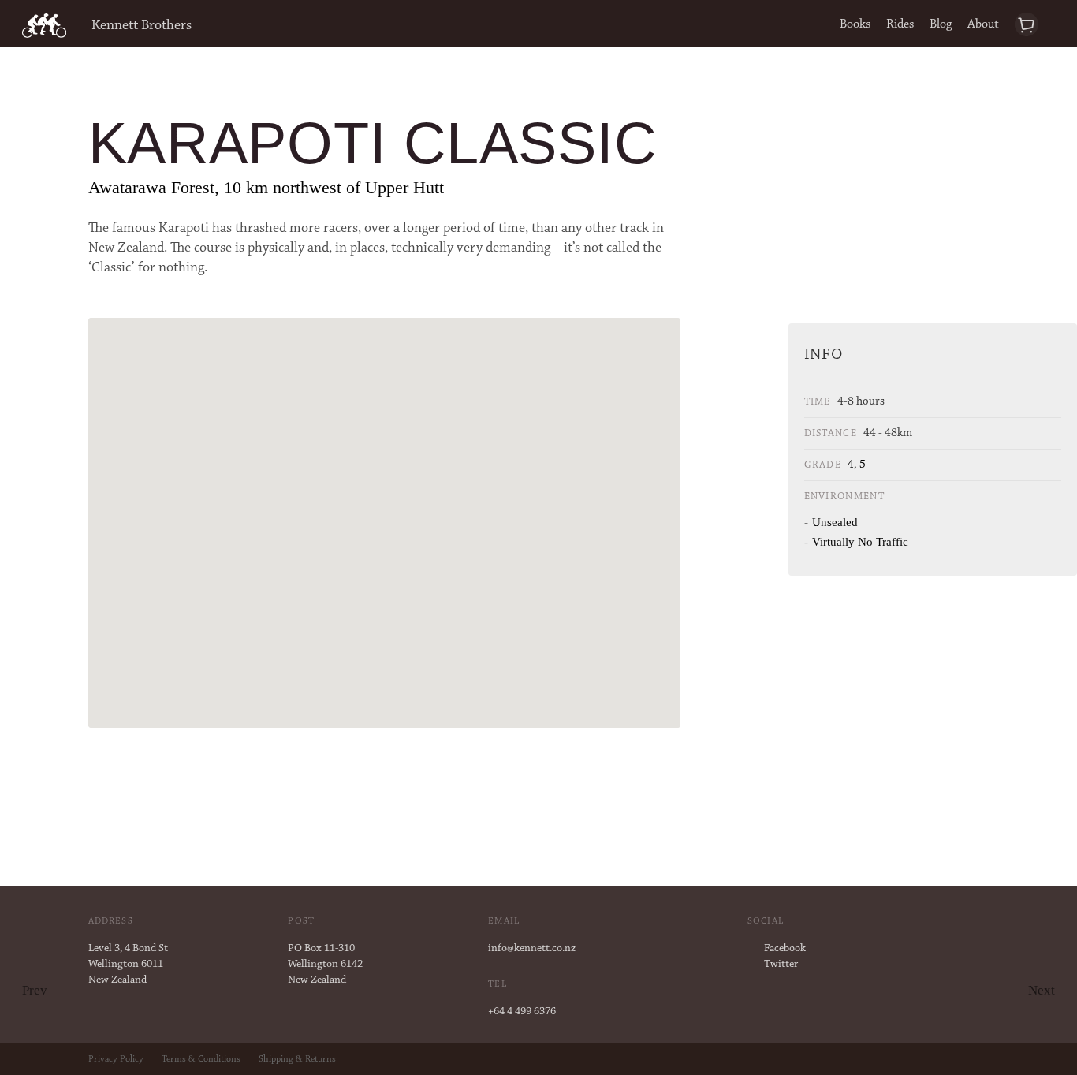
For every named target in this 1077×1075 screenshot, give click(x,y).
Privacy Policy (115, 1059)
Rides (900, 24)
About (983, 24)
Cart (1035, 24)
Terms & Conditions (201, 1059)
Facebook (785, 948)
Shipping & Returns (297, 1059)
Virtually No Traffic (860, 542)
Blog (941, 24)
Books (855, 24)
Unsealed (835, 522)
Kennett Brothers (141, 26)
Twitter (781, 964)
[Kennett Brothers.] (44, 26)
